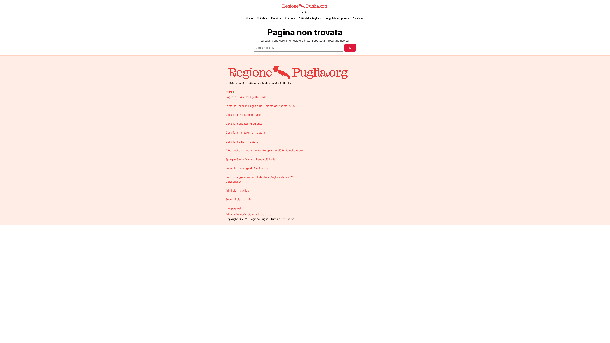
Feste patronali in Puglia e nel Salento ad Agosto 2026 (260, 106)
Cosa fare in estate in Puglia (243, 114)
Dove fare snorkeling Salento (244, 123)
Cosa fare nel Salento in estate (245, 132)
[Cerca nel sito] (305, 12)
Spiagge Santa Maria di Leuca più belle (250, 159)
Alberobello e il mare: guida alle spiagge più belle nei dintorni (264, 150)
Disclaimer (250, 214)
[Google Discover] (233, 92)
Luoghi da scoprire (336, 18)
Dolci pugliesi (234, 181)
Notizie (261, 18)
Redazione (264, 214)
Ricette (288, 18)
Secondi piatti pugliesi (240, 199)
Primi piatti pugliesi (238, 190)
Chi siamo (358, 18)
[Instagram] (230, 92)
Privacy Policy (234, 214)
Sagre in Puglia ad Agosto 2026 (246, 97)
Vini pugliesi (233, 208)
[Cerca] (350, 48)
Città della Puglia (309, 18)
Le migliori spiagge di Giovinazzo (247, 168)
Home (249, 18)
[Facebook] (227, 92)
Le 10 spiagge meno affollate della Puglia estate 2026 (260, 177)
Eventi (274, 18)
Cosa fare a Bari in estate (242, 141)
